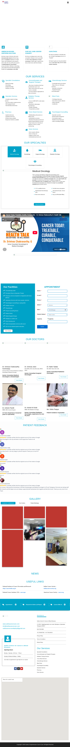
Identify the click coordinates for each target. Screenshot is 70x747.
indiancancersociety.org (50, 588)
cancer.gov (23, 592)
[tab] (14, 151)
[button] (68, 2)
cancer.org (61, 592)
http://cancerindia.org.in (9, 588)
